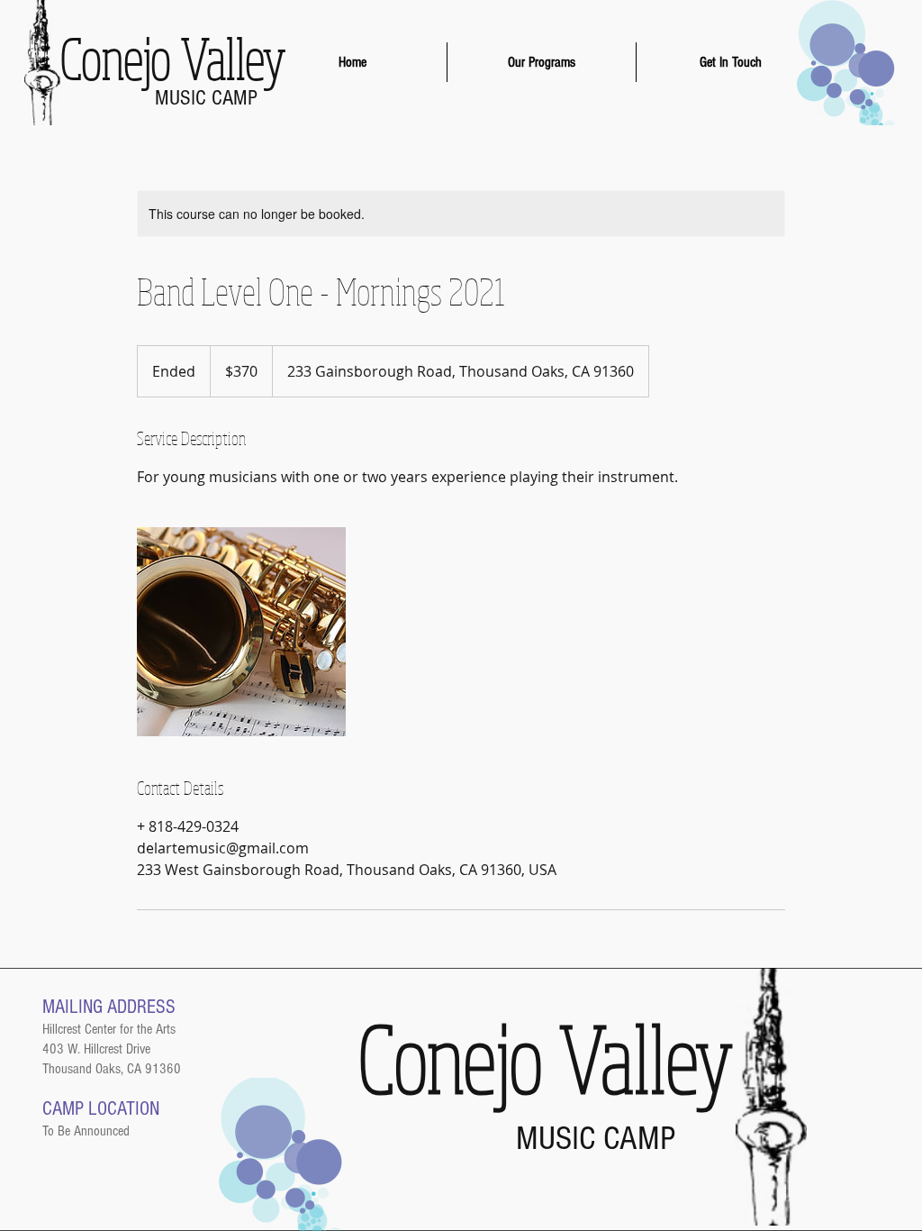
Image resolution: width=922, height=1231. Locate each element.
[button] (541, 62)
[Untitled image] (241, 631)
